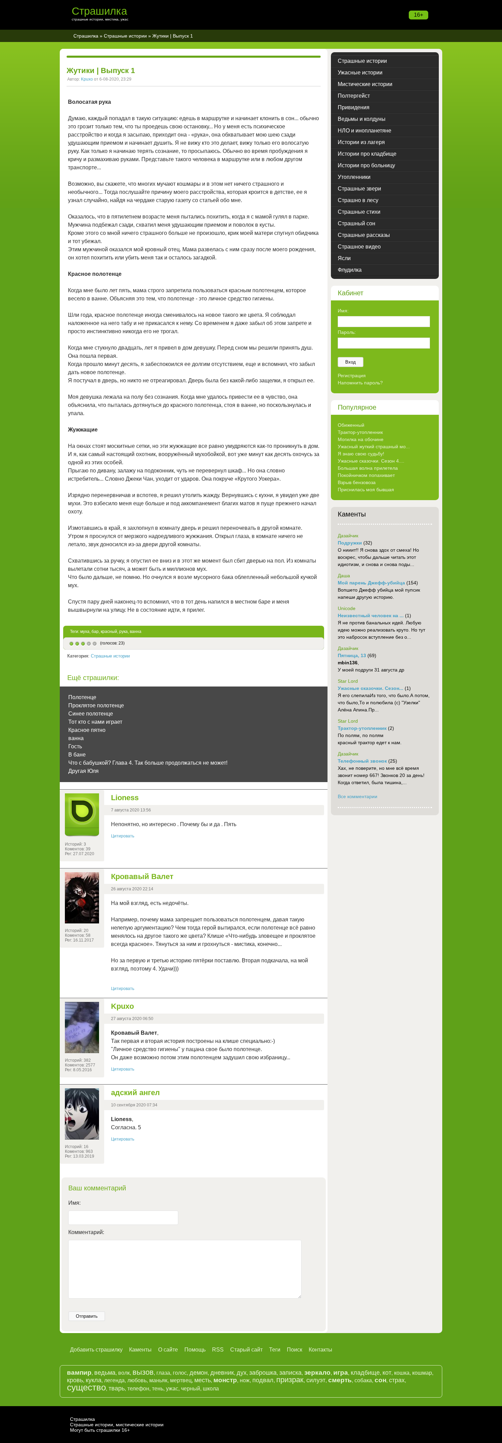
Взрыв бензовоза (357, 482)
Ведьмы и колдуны (362, 119)
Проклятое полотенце (96, 705)
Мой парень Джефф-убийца (371, 582)
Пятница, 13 (352, 655)
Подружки (350, 543)
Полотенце (82, 697)
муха (84, 631)
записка (290, 1372)
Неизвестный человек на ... (371, 615)
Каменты (140, 1350)
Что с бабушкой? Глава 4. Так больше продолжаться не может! (147, 763)
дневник (222, 1372)
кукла (93, 1380)
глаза (163, 1373)
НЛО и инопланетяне (364, 130)
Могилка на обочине (361, 439)
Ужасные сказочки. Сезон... (370, 688)
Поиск (294, 1350)
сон (380, 1380)
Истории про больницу (366, 165)
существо (86, 1387)
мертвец (181, 1380)
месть (202, 1380)
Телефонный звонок (362, 761)
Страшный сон (356, 223)
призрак (290, 1379)
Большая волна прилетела (368, 468)
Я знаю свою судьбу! (361, 453)
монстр (225, 1380)
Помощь (195, 1350)
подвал (263, 1380)
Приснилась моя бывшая (366, 489)
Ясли (344, 258)
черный (190, 1388)
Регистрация (352, 375)
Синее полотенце (90, 714)
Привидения (353, 107)
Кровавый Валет (142, 876)
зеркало (317, 1372)
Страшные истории (125, 36)
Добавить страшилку (96, 1350)
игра (340, 1372)
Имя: (74, 1203)
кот (386, 1372)
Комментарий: (86, 1232)
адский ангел (135, 1092)
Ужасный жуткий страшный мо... (374, 446)
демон (199, 1372)
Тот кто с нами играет (95, 722)
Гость (75, 746)
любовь (137, 1380)
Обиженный (351, 425)
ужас (172, 1388)
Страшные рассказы (364, 235)
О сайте (168, 1350)
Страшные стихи (359, 212)
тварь (117, 1388)
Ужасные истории (360, 72)
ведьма (104, 1372)
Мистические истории (365, 84)
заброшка (263, 1372)
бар (95, 631)
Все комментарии (357, 796)
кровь (75, 1380)
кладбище (365, 1372)
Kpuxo (87, 79)
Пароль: (347, 332)
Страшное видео (359, 247)
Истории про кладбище (367, 154)
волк (124, 1373)
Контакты (320, 1350)
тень (157, 1388)
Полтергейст (354, 96)
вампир (79, 1372)
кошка (401, 1373)
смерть (340, 1380)
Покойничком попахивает (366, 475)
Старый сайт (246, 1350)
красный (109, 631)
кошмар (422, 1373)
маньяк (158, 1380)
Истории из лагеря (361, 142)
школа (211, 1388)
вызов (143, 1372)
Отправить (87, 1316)
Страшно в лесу (358, 200)
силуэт (315, 1380)
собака (363, 1380)
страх (397, 1380)
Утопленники (354, 177)
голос (180, 1373)
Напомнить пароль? (360, 382)
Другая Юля (83, 771)
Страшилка (99, 11)
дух (242, 1372)
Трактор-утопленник (360, 432)
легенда (114, 1380)
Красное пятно (87, 730)
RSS (218, 1350)
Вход (350, 362)
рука (123, 631)
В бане (77, 755)
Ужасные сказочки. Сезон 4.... (371, 461)
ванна (135, 631)
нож (245, 1380)
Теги (274, 1350)
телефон (138, 1388)
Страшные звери (359, 189)
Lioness (125, 797)
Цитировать (122, 836)
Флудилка (350, 270)
